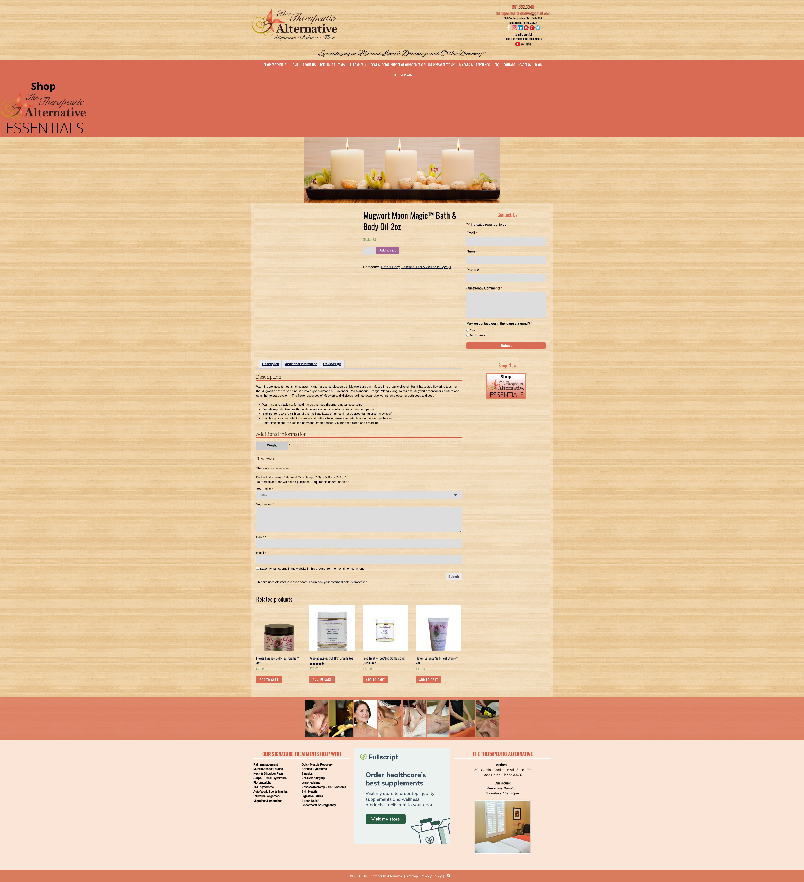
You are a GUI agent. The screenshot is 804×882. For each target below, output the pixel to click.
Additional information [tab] (301, 364)
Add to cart (388, 250)
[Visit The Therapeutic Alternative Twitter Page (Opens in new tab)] (448, 876)
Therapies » (358, 64)
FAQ (496, 64)
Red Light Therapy (332, 64)
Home (294, 64)
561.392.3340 (523, 6)
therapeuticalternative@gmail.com (523, 13)
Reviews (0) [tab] (332, 364)
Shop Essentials (275, 64)
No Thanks (477, 335)
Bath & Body (390, 267)
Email (261, 552)
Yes (472, 330)
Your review (265, 504)
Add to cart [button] (269, 679)
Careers (525, 64)
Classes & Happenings (474, 64)
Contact (509, 64)
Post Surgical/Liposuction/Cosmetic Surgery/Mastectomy (413, 64)
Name (261, 537)
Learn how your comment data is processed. (338, 582)
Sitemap (412, 876)
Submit (506, 345)
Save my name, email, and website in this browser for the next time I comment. (312, 568)
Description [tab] (270, 364)
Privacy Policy (431, 876)
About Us (309, 64)
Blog (538, 64)
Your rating (264, 488)
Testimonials (403, 74)
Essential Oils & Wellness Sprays (426, 267)
